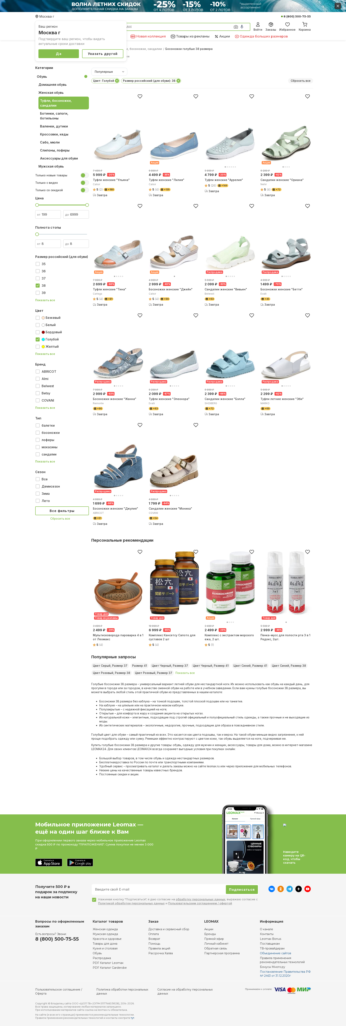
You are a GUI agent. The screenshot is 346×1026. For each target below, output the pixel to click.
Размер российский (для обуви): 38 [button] (149, 80)
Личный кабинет (216, 943)
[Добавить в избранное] (140, 96)
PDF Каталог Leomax (108, 963)
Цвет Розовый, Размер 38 (111, 673)
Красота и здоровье (107, 939)
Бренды (210, 934)
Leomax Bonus (270, 939)
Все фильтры (62, 511)
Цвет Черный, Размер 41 (211, 665)
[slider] (37, 205)
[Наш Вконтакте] (271, 891)
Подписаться (242, 890)
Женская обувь (51, 93)
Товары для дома (105, 943)
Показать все (45, 300)
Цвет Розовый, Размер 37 (153, 673)
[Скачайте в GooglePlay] (80, 862)
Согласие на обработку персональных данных (185, 991)
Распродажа (102, 958)
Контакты (267, 934)
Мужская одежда (105, 934)
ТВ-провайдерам (272, 948)
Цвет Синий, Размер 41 (250, 665)
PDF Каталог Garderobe (110, 967)
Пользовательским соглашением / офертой (200, 903)
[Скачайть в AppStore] (48, 862)
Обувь (42, 77)
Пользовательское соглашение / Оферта (58, 991)
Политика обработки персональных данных (122, 991)
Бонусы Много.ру (272, 967)
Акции (208, 929)
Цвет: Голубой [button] (103, 80)
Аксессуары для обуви (59, 158)
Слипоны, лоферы (54, 150)
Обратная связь (215, 948)
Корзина (305, 29)
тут (132, 1017)
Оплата (153, 934)
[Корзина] (305, 24)
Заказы (271, 29)
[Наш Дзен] (298, 891)
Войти (257, 29)
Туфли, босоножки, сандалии (140, 48)
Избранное (287, 29)
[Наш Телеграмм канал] (289, 891)
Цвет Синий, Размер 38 (289, 665)
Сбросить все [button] (301, 80)
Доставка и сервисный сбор (168, 929)
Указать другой (103, 54)
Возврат (154, 939)
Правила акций (159, 948)
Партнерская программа (222, 953)
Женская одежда (105, 929)
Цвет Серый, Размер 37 (110, 665)
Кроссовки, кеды (54, 134)
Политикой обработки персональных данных (131, 903)
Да (58, 54)
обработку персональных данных (200, 899)
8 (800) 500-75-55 (297, 16)
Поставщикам (270, 943)
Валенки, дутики (54, 126)
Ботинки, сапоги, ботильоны (54, 115)
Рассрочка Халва (160, 953)
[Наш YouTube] (307, 891)
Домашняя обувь (52, 85)
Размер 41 (139, 665)
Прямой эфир (214, 939)
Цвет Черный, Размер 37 (170, 665)
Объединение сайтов (275, 953)
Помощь (154, 943)
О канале (266, 929)
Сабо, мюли (50, 142)
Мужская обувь (51, 166)
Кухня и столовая (105, 948)
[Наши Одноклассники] (280, 891)
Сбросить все (60, 518)
